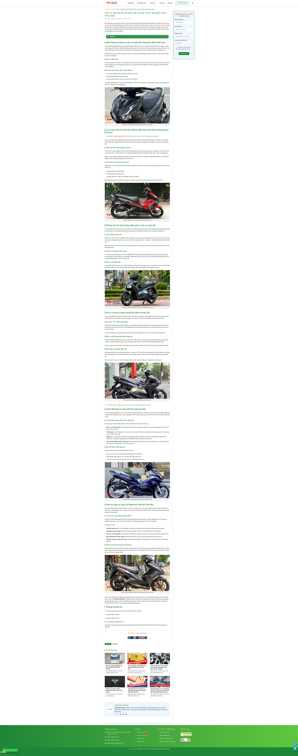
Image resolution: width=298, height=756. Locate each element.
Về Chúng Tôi (141, 3)
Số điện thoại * (179, 33)
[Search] (192, 2)
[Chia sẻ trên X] (131, 637)
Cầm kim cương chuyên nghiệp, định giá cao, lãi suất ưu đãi (114, 690)
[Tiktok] (123, 714)
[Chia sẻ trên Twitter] (134, 637)
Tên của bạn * (178, 26)
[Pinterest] (126, 714)
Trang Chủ (131, 3)
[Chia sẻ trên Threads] (137, 637)
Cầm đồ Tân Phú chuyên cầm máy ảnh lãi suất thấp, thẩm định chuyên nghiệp (159, 667)
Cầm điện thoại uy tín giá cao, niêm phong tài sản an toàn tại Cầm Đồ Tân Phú (137, 690)
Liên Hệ (169, 3)
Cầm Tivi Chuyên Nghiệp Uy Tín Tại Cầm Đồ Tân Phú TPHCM (114, 667)
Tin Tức (162, 3)
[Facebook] (118, 714)
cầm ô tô (121, 405)
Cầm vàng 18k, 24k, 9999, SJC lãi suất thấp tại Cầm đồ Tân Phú (137, 667)
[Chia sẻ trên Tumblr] (145, 637)
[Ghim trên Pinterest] (140, 637)
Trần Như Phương (117, 18)
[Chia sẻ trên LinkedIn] (143, 637)
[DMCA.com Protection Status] (186, 734)
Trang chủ (107, 9)
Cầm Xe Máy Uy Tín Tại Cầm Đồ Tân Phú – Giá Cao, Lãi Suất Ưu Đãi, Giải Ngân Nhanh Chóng (160, 690)
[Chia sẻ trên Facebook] (129, 637)
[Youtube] (120, 714)
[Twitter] (116, 714)
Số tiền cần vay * (179, 19)
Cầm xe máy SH (118, 136)
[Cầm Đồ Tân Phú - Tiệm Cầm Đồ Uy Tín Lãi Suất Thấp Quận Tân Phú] (112, 3)
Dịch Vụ (152, 3)
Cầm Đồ (113, 9)
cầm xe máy (132, 508)
